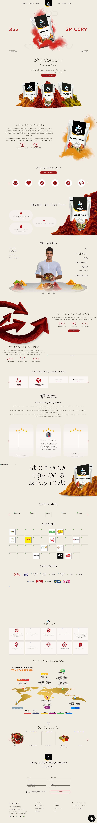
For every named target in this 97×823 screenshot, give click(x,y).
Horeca (73, 331)
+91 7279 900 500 (15, 807)
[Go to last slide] (43, 293)
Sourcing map (77, 808)
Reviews (64, 3)
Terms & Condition (79, 803)
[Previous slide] (9, 183)
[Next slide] (88, 183)
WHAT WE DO (48, 75)
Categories (31, 3)
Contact (69, 3)
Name (28, 777)
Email (52, 784)
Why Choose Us (48, 172)
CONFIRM (60, 791)
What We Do (39, 805)
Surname (53, 777)
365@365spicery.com (16, 809)
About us (25, 3)
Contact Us (58, 808)
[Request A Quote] (92, 818)
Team (59, 3)
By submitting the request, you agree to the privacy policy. (37, 792)
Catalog (37, 3)
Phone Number (31, 784)
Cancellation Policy (79, 805)
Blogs (37, 811)
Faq (55, 811)
